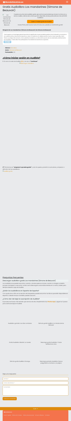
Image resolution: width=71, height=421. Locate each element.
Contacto (47, 415)
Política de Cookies (17, 415)
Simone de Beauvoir (15, 50)
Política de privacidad (28, 415)
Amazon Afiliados (39, 415)
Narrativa (14, 48)
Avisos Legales (7, 415)
